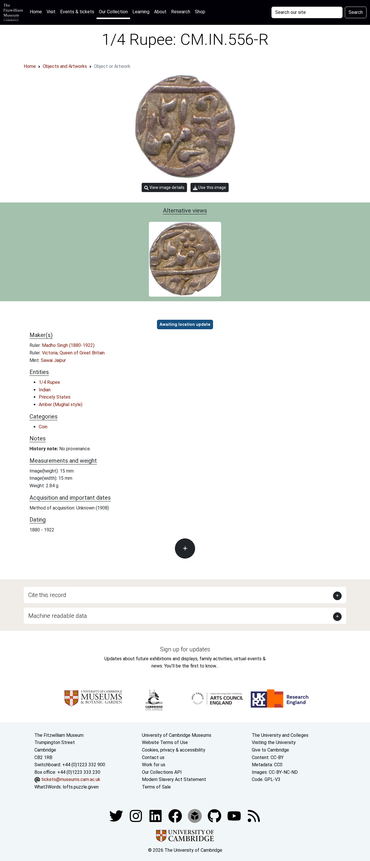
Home (37, 11)
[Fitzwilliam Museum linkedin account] (176, 816)
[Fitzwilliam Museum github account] (215, 816)
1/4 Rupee (49, 382)
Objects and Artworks (65, 66)
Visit (51, 11)
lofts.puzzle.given (81, 787)
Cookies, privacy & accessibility (173, 750)
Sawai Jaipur (53, 360)
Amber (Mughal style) (60, 404)
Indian (45, 390)
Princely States (55, 397)
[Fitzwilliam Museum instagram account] (136, 816)
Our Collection (113, 11)
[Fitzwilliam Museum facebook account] (156, 816)
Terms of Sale (156, 787)
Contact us (153, 757)
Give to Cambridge (270, 750)
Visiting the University (274, 742)
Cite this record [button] (47, 595)
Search (356, 12)
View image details (166, 187)
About (160, 11)
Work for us (153, 764)
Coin (43, 426)
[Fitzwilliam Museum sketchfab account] (195, 816)
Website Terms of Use (165, 742)
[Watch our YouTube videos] (235, 816)
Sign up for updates (185, 649)
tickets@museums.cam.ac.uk (70, 779)
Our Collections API (162, 772)
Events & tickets (77, 11)
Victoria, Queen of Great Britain (73, 353)
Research (180, 11)
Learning (140, 11)
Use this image (211, 187)
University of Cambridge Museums (176, 735)
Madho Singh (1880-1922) (68, 345)
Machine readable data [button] (57, 615)
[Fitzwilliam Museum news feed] (254, 816)
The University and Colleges (280, 735)
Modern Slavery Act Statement (174, 779)
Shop (200, 11)
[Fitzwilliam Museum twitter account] (117, 816)
